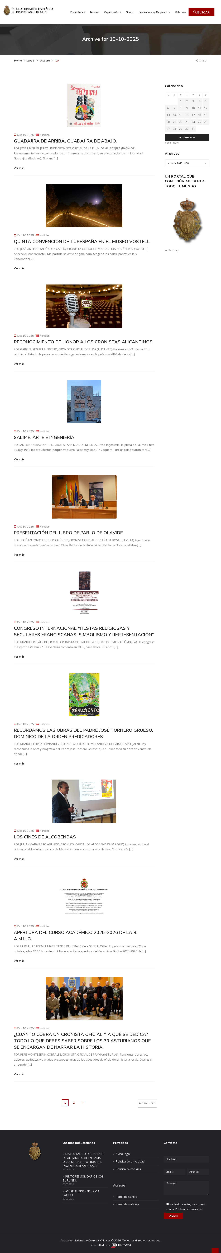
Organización (111, 12)
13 (168, 115)
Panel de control (127, 1197)
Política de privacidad (130, 1161)
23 (186, 122)
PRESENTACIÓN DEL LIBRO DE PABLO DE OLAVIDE (68, 533)
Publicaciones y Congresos (153, 12)
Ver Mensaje (172, 250)
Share (203, 60)
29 (180, 129)
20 (168, 122)
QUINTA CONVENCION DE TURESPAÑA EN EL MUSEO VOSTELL (82, 242)
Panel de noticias (127, 1204)
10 (193, 108)
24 (193, 122)
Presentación (77, 12)
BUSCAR (203, 12)
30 (186, 129)
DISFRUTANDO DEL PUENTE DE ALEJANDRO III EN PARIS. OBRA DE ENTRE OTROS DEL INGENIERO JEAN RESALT (83, 1160)
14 (174, 115)
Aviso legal (123, 1154)
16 (186, 115)
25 (199, 122)
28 (174, 129)
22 (180, 122)
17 (193, 115)
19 (205, 115)
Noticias (94, 12)
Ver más (19, 168)
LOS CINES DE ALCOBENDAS (45, 837)
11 (199, 108)
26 (205, 122)
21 (174, 122)
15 (180, 115)
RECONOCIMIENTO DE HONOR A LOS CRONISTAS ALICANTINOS (83, 342)
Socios (129, 12)
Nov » (176, 142)
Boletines (180, 12)
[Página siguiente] (82, 1102)
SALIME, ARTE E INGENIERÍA (44, 437)
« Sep (168, 142)
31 (193, 129)
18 (199, 115)
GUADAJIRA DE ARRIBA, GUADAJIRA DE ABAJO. (65, 141)
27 (168, 129)
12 (205, 108)
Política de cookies (128, 1169)
